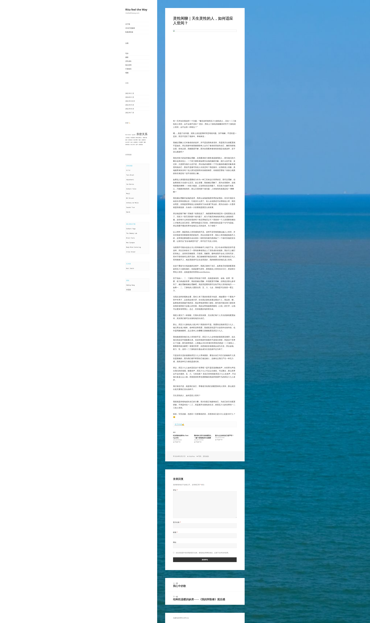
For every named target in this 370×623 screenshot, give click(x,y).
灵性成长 (128, 61)
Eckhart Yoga (130, 228)
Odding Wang (130, 285)
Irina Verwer (130, 252)
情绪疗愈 (145, 137)
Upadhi (133, 134)
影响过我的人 (139, 137)
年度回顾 (132, 137)
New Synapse (130, 242)
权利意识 (130, 140)
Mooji (128, 193)
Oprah (128, 212)
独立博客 (135, 140)
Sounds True (130, 207)
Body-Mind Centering (133, 247)
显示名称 (177, 522)
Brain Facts (130, 238)
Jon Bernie (130, 184)
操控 (126, 140)
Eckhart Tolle (131, 189)
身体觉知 (127, 144)
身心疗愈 (132, 144)
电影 (140, 140)
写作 (126, 53)
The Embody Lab (131, 233)
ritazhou (192, 456)
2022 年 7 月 (129, 113)
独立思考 (128, 65)
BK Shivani (130, 198)
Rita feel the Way (136, 9)
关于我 (127, 24)
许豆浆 (128, 290)
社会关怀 (127, 142)
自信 (131, 142)
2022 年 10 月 (130, 101)
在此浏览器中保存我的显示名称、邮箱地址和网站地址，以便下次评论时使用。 (203, 553)
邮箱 (175, 532)
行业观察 (141, 142)
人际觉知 (127, 137)
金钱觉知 (141, 144)
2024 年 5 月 (129, 97)
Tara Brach (130, 175)
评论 (175, 490)
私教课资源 (129, 32)
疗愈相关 (128, 69)
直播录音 (144, 140)
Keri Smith (128, 134)
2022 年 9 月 (129, 105)
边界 (137, 144)
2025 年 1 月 (129, 93)
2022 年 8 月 (129, 109)
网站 (174, 542)
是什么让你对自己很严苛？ (224, 435)
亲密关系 (142, 134)
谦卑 (145, 142)
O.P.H (128, 170)
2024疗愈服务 (130, 28)
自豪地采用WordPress (181, 618)
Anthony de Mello (132, 203)
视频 (126, 73)
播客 (126, 57)
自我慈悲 (135, 142)
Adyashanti (130, 179)
